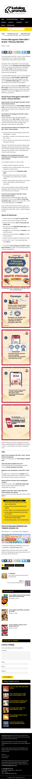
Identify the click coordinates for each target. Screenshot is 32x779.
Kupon (3, 25)
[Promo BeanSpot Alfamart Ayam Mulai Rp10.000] (6, 717)
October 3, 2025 (14, 598)
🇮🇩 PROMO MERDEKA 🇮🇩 (12, 19)
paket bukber (19, 565)
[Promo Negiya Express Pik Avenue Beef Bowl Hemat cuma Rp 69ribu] (5, 600)
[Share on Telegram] (23, 52)
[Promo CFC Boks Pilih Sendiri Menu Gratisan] (6, 689)
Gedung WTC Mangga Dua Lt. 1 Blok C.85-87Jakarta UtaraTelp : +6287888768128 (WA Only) (12, 771)
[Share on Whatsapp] (18, 52)
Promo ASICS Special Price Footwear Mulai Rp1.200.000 (17, 722)
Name (3, 662)
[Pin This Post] (10, 52)
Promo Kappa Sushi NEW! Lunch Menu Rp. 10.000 (19, 610)
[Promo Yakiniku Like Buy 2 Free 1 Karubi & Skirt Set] (5, 630)
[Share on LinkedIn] (8, 52)
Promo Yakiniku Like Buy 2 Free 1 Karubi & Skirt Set (18, 625)
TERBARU (22, 19)
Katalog (10, 22)
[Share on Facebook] (3, 52)
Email (3, 666)
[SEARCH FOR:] (16, 29)
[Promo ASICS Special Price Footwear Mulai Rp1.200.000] (6, 724)
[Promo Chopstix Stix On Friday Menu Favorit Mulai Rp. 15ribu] (6, 696)
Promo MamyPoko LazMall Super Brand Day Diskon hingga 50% (18, 701)
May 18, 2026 (13, 628)
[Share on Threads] (29, 52)
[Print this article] (16, 52)
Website (4, 671)
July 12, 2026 (6, 46)
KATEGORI (3, 22)
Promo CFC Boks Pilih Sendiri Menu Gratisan (18, 687)
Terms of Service (5, 756)
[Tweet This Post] (5, 52)
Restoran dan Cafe (12, 34)
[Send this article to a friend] (13, 52)
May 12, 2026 (13, 613)
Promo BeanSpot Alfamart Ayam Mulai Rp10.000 (18, 715)
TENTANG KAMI (10, 25)
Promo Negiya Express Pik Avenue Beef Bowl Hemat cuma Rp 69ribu (19, 595)
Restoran (19, 22)
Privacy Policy (5, 757)
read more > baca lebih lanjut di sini (12, 547)
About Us (4, 754)
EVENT (26, 22)
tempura (5, 568)
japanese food (9, 565)
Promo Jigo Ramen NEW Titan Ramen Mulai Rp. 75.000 (17, 708)
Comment (4, 650)
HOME (2, 19)
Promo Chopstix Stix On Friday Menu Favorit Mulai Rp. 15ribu (17, 694)
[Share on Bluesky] (26, 52)
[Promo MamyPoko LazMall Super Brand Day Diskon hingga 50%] (6, 703)
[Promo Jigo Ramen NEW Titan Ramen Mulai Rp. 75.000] (6, 710)
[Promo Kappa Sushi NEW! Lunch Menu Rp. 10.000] (5, 615)
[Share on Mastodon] (21, 52)
